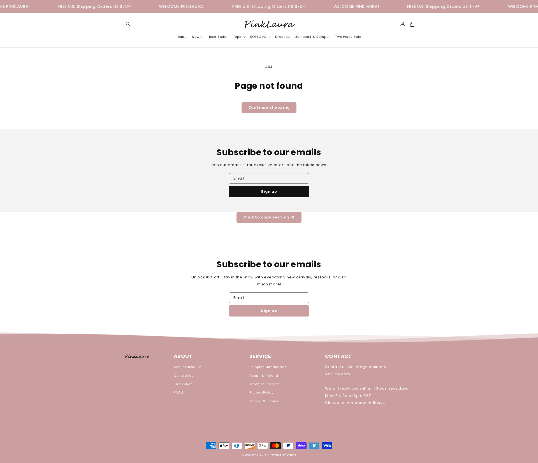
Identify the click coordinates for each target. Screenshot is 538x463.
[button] (128, 24)
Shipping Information (267, 367)
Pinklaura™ (260, 455)
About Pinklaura (188, 367)
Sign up (269, 191)
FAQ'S (179, 392)
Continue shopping (269, 107)
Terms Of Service (264, 401)
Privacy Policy (261, 392)
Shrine (291, 455)
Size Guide (183, 384)
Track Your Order (264, 384)
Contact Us (184, 375)
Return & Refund (263, 375)
